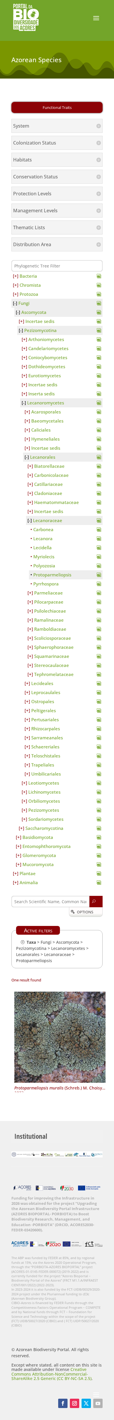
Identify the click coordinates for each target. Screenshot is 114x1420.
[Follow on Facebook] (63, 1403)
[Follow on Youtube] (98, 1403)
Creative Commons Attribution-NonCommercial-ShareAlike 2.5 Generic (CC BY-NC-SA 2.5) (51, 1374)
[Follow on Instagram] (74, 1403)
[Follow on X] (86, 1403)
